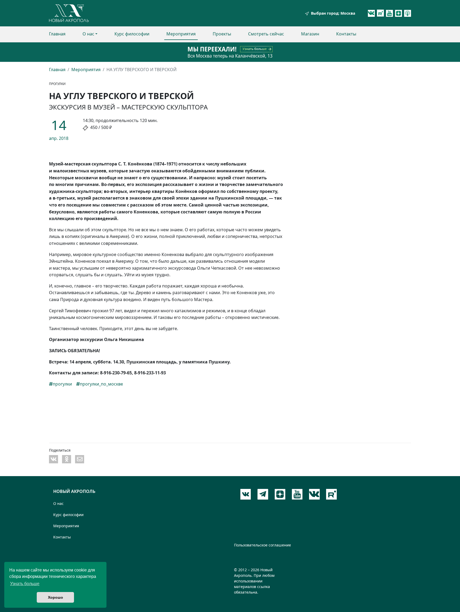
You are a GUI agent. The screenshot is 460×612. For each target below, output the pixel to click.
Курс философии (131, 34)
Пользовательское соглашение (262, 545)
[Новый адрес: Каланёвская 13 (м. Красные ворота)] (230, 52)
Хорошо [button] (55, 597)
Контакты (346, 34)
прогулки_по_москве (101, 384)
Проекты (222, 34)
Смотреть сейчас (266, 34)
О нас (88, 34)
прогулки (62, 384)
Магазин (310, 34)
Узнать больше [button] (24, 583)
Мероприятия (181, 34)
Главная (57, 34)
